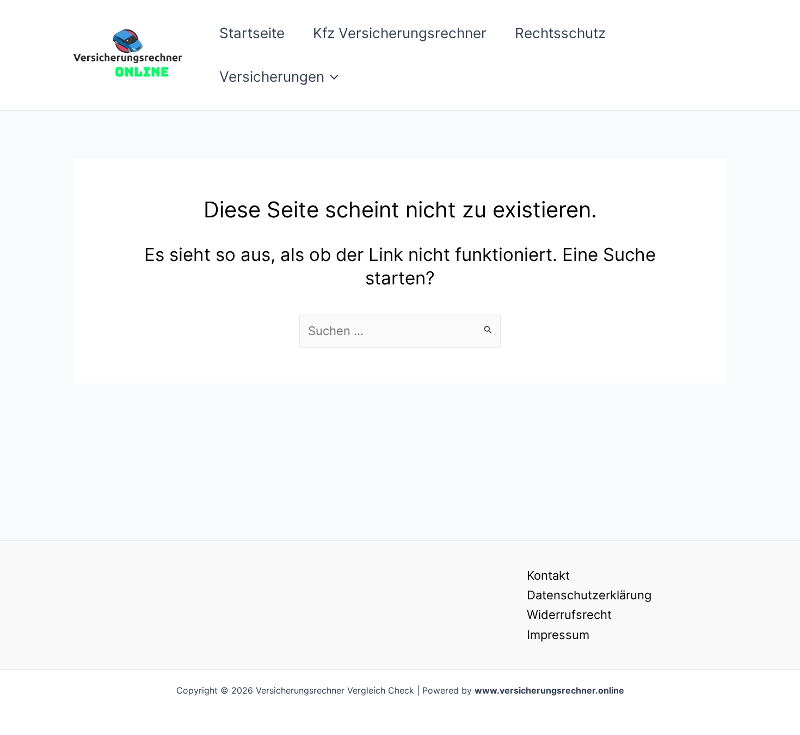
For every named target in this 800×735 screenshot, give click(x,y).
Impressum (558, 635)
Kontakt (548, 575)
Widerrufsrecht (569, 615)
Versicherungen (271, 76)
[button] (331, 77)
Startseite (252, 33)
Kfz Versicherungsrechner (400, 33)
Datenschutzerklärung (589, 595)
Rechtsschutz (560, 33)
